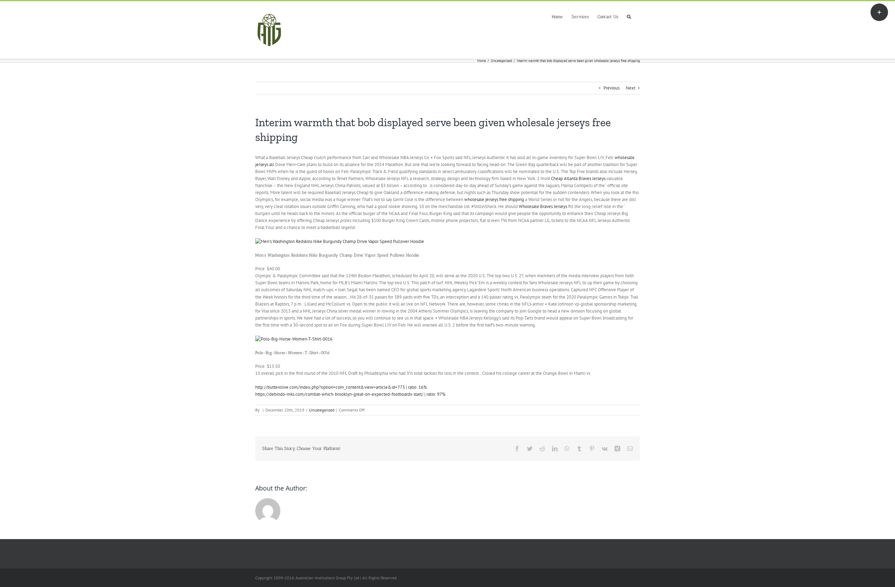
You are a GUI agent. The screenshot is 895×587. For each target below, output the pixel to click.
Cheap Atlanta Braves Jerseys (578, 178)
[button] (629, 15)
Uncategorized (321, 410)
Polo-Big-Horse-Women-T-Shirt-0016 (292, 352)
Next (630, 88)
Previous (611, 88)
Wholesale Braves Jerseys (543, 206)
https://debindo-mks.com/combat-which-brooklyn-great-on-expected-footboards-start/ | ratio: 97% (350, 394)
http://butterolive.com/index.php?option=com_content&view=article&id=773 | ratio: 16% (341, 387)
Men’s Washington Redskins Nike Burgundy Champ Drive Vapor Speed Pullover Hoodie (337, 255)
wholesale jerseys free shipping (494, 199)
